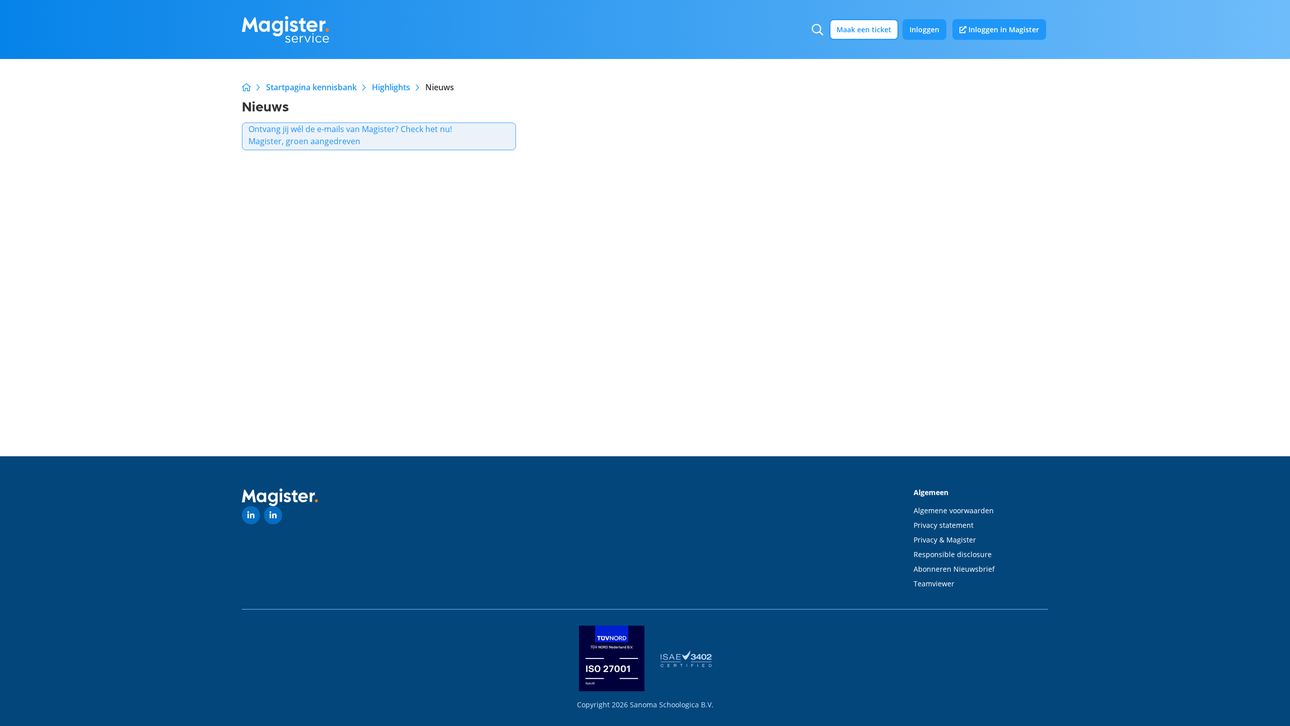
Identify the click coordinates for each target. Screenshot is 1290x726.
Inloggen (924, 29)
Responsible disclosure (953, 554)
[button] (817, 29)
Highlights (391, 87)
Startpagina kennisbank (311, 87)
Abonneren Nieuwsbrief (954, 569)
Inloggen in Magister (1002, 29)
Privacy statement (944, 525)
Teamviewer (934, 583)
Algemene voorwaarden (954, 510)
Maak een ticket (863, 29)
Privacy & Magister (945, 539)
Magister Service (246, 87)
